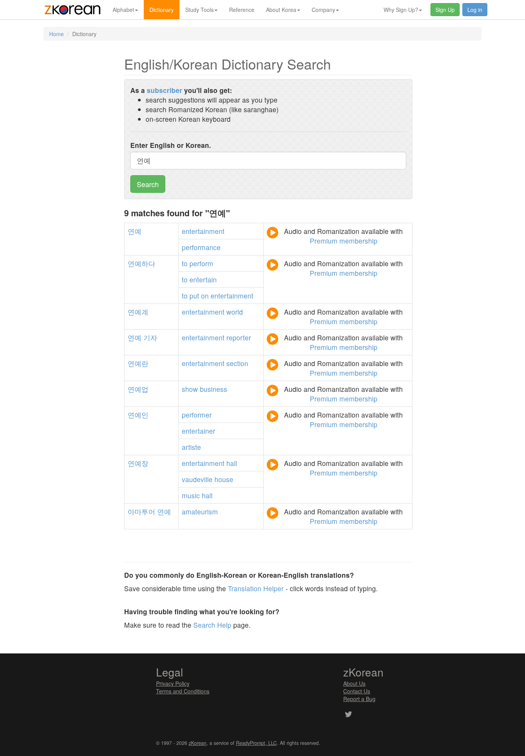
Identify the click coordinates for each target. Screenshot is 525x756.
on (205, 295)
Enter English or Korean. (170, 145)
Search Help (212, 625)
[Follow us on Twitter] (348, 715)
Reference (241, 9)
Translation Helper (256, 588)
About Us (354, 683)
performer (197, 414)
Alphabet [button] (123, 9)
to (185, 263)
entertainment (203, 231)
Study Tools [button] (199, 9)
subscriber (164, 90)
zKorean (197, 742)
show (190, 389)
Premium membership (343, 240)
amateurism (200, 511)
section (237, 363)
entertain (203, 279)
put (194, 295)
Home (56, 34)
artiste (191, 447)
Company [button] (323, 9)
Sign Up (445, 9)
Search (148, 184)
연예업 (138, 389)
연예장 (138, 463)
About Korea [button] (281, 9)
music (191, 495)
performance (201, 247)
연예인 (138, 414)
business (213, 389)
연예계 (138, 312)
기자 (150, 337)
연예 (134, 231)
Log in (474, 9)
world (234, 312)
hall (231, 463)
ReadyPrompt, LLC (256, 742)
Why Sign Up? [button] (401, 9)
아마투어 (141, 511)
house (223, 479)
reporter (238, 337)
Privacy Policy (172, 683)
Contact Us (356, 691)
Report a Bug (359, 699)
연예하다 (141, 263)
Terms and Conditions (182, 691)
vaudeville (197, 479)
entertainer (198, 431)
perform (201, 263)
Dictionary (162, 9)
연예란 (138, 363)
